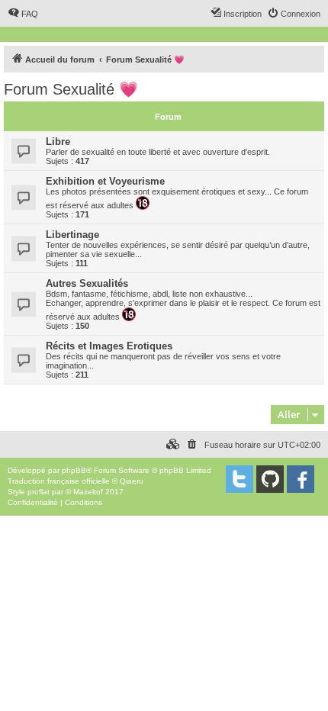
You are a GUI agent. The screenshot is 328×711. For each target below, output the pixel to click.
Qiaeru (131, 481)
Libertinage (72, 234)
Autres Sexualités (87, 283)
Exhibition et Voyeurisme (105, 181)
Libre (58, 141)
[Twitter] (239, 479)
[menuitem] (23, 14)
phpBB (74, 470)
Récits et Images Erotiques (109, 346)
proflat (38, 491)
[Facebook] (300, 479)
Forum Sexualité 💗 (71, 89)
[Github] (270, 479)
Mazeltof (88, 491)
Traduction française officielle (59, 481)
